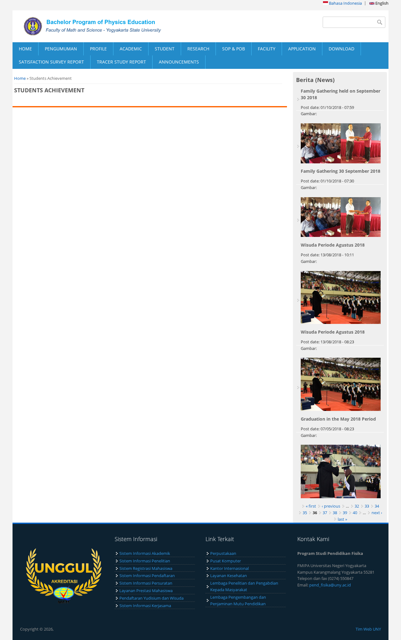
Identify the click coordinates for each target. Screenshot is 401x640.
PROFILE (98, 49)
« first (311, 506)
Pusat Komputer (225, 561)
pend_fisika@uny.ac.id (330, 585)
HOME (25, 49)
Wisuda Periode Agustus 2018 (333, 245)
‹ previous (331, 506)
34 (377, 506)
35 (305, 512)
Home (20, 78)
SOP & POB (233, 49)
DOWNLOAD (341, 49)
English (381, 3)
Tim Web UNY (368, 629)
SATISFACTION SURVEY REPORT (51, 62)
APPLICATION (302, 49)
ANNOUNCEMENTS (179, 62)
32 (357, 506)
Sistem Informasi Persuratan (145, 583)
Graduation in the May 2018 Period (338, 419)
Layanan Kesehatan (228, 575)
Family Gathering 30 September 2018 (340, 171)
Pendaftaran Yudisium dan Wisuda (151, 598)
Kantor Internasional (229, 568)
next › (377, 512)
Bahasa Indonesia (345, 3)
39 (345, 512)
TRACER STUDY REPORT (121, 62)
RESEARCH (198, 49)
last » (342, 519)
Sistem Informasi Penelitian (144, 561)
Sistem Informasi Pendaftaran (147, 575)
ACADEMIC (131, 49)
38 (335, 512)
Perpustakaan (223, 553)
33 (367, 506)
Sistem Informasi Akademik (144, 553)
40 (355, 512)
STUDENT (164, 49)
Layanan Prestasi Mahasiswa (146, 590)
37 (325, 512)
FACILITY (266, 49)
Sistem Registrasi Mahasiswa (145, 568)
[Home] (106, 26)
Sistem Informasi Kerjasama (145, 605)
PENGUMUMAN (61, 49)
